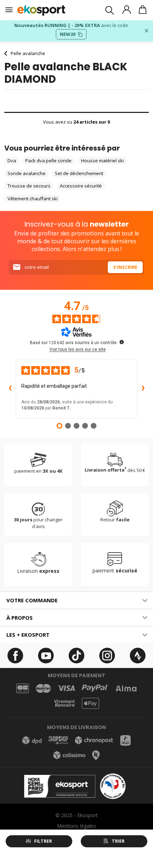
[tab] (76, 600)
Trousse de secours (29, 186)
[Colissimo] (69, 755)
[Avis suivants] (143, 388)
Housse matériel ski (102, 160)
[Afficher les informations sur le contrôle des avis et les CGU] (122, 342)
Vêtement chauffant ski (32, 198)
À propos (19, 617)
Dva (11, 160)
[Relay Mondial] (125, 740)
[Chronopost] (94, 740)
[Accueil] (41, 10)
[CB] (22, 688)
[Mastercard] (43, 688)
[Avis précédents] (10, 388)
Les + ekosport (27, 634)
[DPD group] (32, 740)
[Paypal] (95, 688)
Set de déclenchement (79, 173)
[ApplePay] (90, 703)
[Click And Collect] (96, 755)
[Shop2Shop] (58, 740)
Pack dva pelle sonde (48, 160)
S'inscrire (125, 267)
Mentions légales (76, 825)
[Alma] (126, 688)
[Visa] (66, 688)
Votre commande (32, 600)
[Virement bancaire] (64, 703)
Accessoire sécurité (81, 186)
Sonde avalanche (26, 173)
